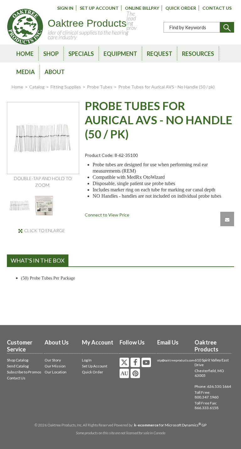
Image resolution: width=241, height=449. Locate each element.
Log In (87, 360)
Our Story (53, 360)
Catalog (37, 86)
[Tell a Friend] (227, 219)
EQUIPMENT (120, 53)
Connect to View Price (107, 214)
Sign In (65, 8)
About (55, 71)
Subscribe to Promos (24, 372)
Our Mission (55, 366)
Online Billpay (142, 8)
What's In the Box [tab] (38, 260)
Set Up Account (99, 8)
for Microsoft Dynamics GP (170, 425)
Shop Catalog (17, 360)
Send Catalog (18, 366)
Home (25, 53)
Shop (51, 53)
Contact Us (217, 8)
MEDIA (25, 71)
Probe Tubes (99, 86)
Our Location (56, 372)
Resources (198, 53)
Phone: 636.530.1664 (213, 386)
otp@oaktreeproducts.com (176, 360)
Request (159, 53)
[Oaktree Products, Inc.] (25, 27)
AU (124, 373)
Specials (81, 53)
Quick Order (180, 8)
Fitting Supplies (66, 86)
